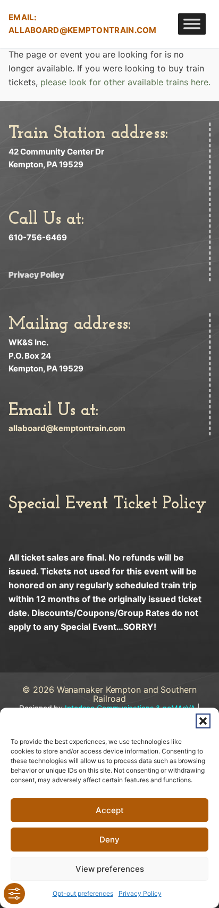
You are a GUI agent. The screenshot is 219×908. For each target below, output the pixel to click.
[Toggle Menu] (191, 24)
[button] (203, 721)
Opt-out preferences (83, 893)
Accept (110, 810)
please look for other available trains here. (125, 82)
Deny (109, 839)
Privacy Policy (140, 893)
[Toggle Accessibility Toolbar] (14, 893)
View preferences (109, 869)
